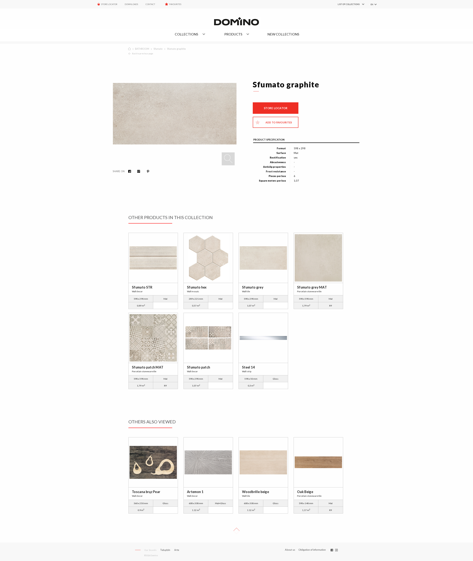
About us (290, 550)
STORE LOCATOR (109, 4)
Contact (150, 4)
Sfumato (158, 48)
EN (372, 4)
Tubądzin (165, 549)
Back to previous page (142, 53)
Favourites (175, 4)
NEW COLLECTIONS (283, 34)
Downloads (131, 4)
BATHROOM (142, 48)
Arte (176, 550)
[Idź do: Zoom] (228, 158)
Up (236, 531)
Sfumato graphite (176, 48)
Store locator (275, 108)
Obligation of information (312, 549)
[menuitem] (346, 4)
